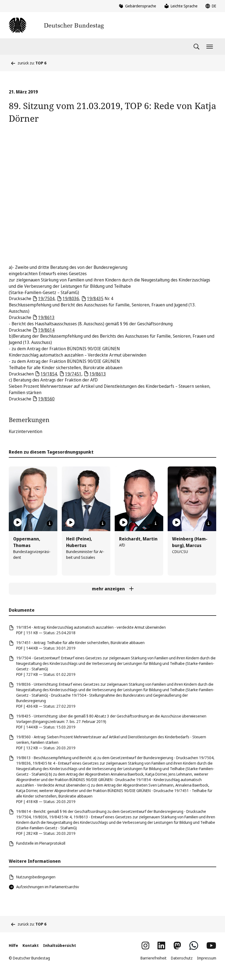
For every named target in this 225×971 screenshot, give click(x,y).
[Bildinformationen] (49, 523)
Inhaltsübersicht (59, 945)
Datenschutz (182, 958)
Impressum (206, 958)
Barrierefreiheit (153, 958)
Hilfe (13, 945)
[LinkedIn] (161, 945)
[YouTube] (211, 945)
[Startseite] (56, 25)
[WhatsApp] (193, 945)
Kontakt (30, 945)
